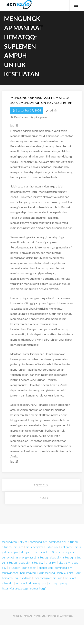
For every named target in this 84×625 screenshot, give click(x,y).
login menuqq (47, 572)
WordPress (66, 615)
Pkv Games (21, 117)
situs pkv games (35, 547)
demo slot (41, 552)
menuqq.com (10, 541)
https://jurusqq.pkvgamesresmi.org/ (24, 588)
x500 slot (55, 552)
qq (16, 578)
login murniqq (65, 572)
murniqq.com (10, 572)
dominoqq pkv (38, 541)
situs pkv (52, 547)
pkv (16, 552)
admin (53, 110)
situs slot (70, 578)
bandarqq (25, 578)
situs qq (73, 541)
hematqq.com (28, 572)
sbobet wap (46, 567)
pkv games (40, 117)
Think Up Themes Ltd (33, 615)
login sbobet (29, 567)
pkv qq (24, 541)
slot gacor (67, 547)
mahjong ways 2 (26, 557)
